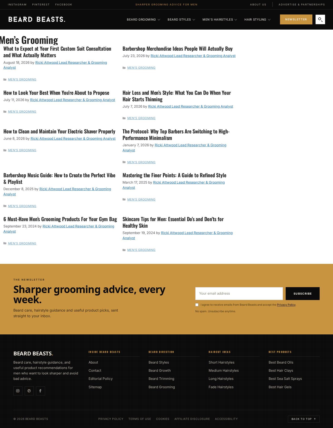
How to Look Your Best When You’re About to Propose (57, 92)
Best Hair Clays (281, 370)
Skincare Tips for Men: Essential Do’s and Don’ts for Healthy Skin (173, 222)
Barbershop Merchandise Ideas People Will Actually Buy (178, 48)
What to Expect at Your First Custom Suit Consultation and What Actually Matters (57, 52)
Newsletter (296, 19)
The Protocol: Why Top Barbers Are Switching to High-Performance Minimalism (176, 134)
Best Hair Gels (280, 387)
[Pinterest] (29, 390)
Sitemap (95, 387)
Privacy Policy (286, 304)
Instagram (17, 4)
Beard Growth (160, 370)
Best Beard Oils (281, 362)
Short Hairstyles (221, 362)
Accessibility (226, 419)
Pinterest (41, 4)
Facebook (63, 4)
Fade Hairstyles (221, 387)
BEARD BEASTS (33, 353)
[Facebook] (40, 390)
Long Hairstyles (221, 378)
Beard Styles (179, 19)
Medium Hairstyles (224, 370)
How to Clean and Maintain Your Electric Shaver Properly (59, 131)
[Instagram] (17, 390)
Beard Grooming (141, 19)
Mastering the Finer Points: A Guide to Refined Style (174, 175)
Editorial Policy (101, 378)
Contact (95, 370)
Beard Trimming (161, 378)
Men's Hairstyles (218, 19)
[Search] (320, 19)
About (93, 362)
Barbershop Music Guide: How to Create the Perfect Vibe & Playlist (59, 178)
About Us (258, 4)
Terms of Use (139, 419)
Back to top (304, 419)
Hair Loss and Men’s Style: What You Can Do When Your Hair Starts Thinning (177, 96)
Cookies (163, 419)
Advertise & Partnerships (302, 4)
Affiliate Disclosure (192, 419)
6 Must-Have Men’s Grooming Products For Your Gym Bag (60, 218)
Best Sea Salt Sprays (285, 378)
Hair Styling (255, 19)
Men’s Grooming (22, 79)
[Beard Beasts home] (37, 19)
